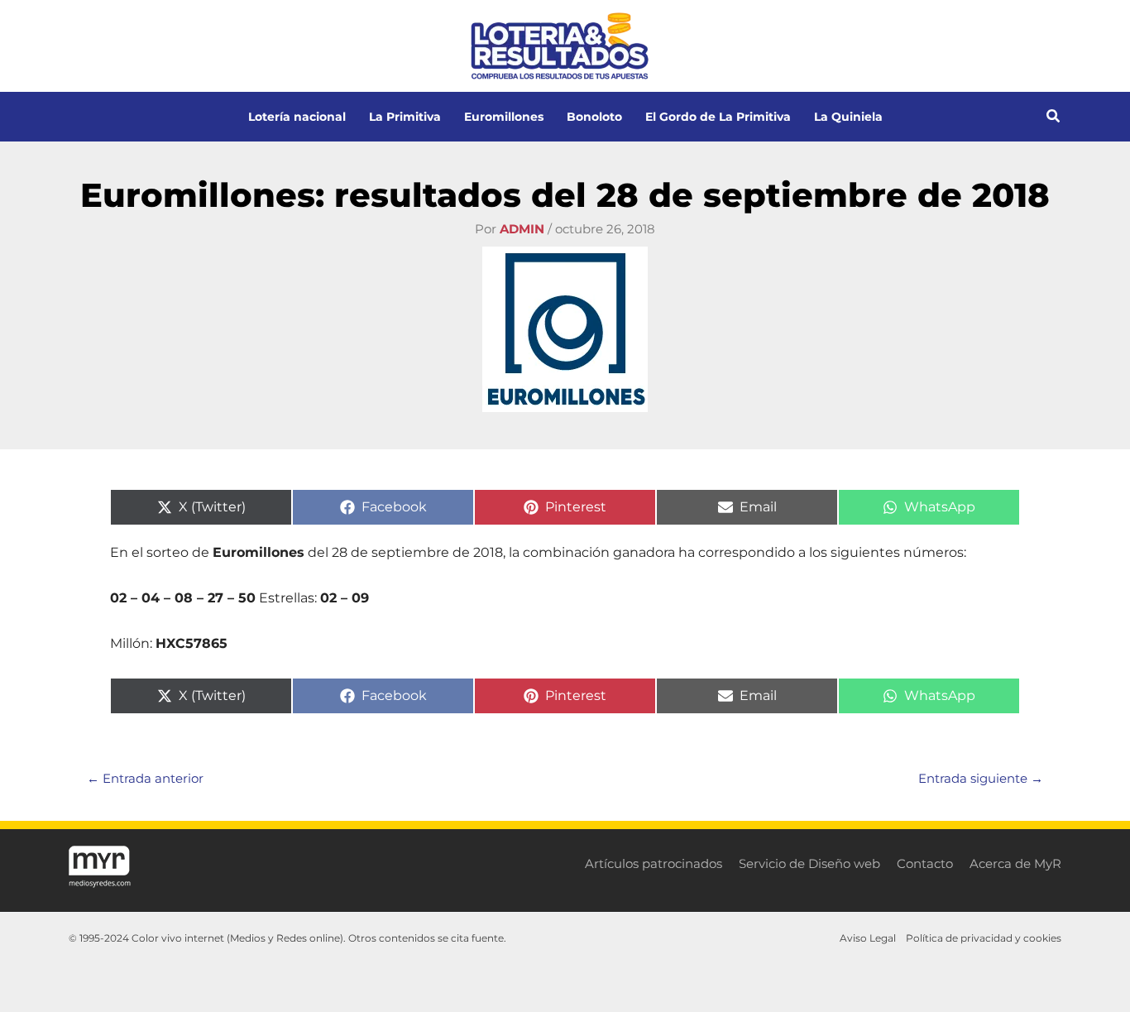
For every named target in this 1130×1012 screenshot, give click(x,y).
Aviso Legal (868, 938)
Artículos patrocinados (653, 863)
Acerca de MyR (1015, 863)
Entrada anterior (145, 778)
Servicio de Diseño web (809, 863)
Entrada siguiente (980, 778)
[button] (1053, 118)
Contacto (925, 863)
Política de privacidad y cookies (983, 938)
